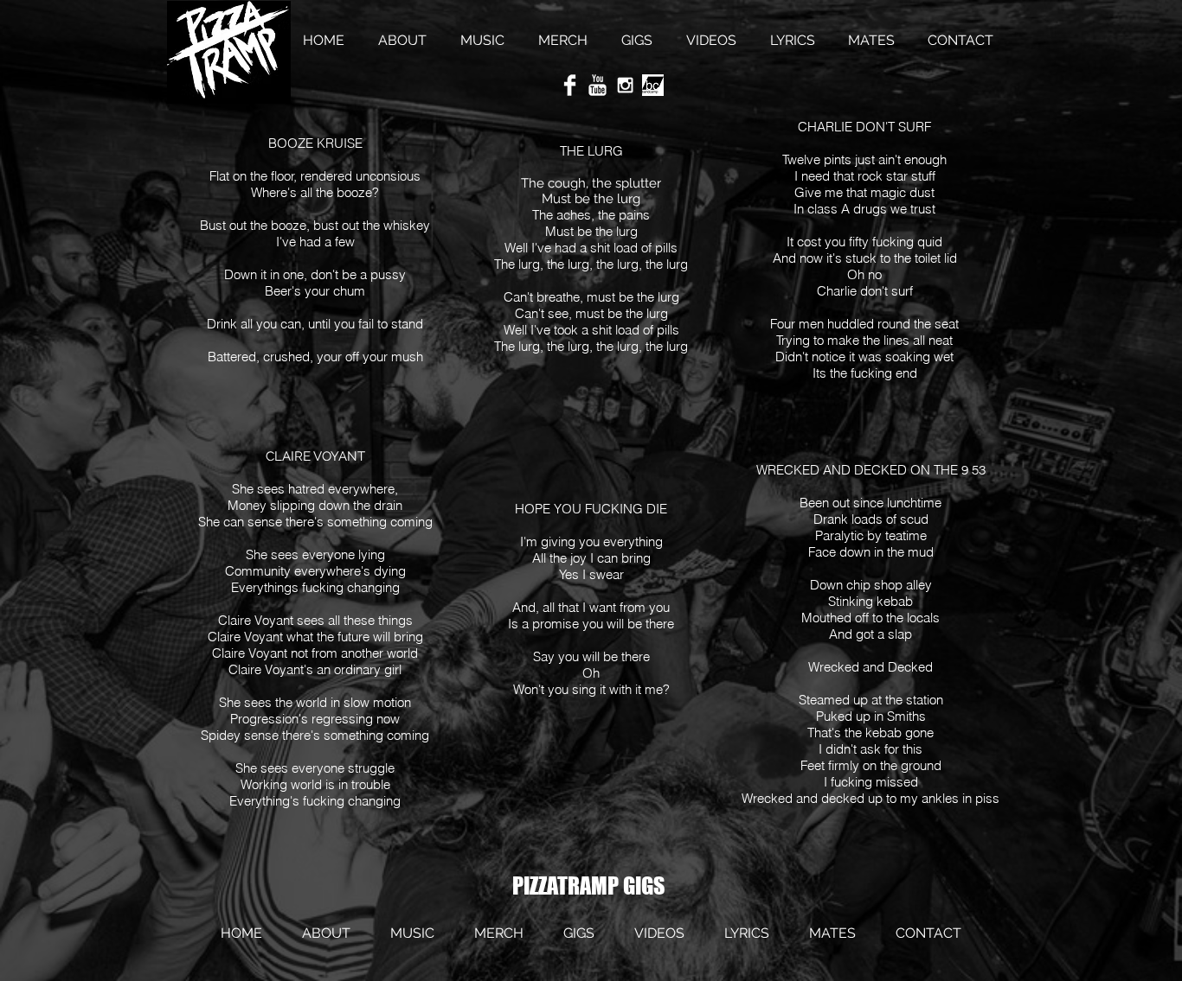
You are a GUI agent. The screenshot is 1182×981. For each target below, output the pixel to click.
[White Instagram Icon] (625, 85)
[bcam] (653, 85)
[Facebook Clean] (570, 85)
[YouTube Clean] (597, 85)
